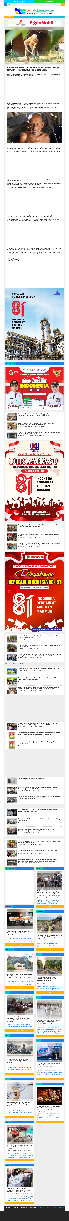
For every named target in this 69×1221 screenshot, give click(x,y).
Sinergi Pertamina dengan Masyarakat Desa (49, 945)
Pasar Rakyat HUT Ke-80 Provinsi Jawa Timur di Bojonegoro (20, 942)
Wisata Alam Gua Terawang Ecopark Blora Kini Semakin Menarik (49, 1076)
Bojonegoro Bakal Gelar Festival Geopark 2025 (49, 1074)
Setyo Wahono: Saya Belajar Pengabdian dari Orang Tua (19, 1158)
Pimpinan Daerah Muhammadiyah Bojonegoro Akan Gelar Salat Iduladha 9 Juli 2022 (49, 1033)
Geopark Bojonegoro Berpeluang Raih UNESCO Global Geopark (19, 985)
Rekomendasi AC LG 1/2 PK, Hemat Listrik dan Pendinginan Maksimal (49, 904)
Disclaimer (48, 1207)
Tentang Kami (41, 1207)
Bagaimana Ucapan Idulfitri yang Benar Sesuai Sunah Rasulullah (19, 1114)
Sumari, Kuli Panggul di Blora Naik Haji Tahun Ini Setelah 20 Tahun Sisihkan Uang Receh (20, 1201)
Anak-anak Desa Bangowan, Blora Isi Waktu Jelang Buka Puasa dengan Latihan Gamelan (49, 990)
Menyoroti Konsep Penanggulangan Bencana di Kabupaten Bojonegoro (19, 1028)
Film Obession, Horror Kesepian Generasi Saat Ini (49, 1119)
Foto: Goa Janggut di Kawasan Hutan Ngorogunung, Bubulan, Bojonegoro (47, 947)
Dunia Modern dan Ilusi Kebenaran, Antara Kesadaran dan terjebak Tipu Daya (18, 1071)
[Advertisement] (34, 89)
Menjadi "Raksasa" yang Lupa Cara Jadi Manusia (20, 1067)
